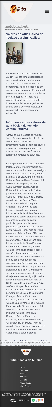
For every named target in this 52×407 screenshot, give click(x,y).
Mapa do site (25, 383)
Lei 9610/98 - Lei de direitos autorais (32, 345)
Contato (23, 380)
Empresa (24, 370)
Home (22, 367)
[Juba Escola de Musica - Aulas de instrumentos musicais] (18, 21)
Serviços (23, 377)
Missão (23, 373)
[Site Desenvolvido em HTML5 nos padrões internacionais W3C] (24, 400)
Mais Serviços (26, 386)
